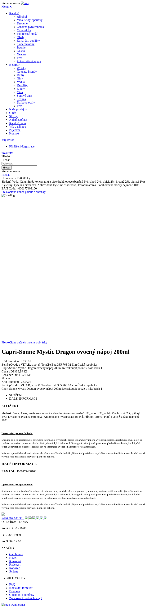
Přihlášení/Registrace (21, 146)
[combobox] (19, 164)
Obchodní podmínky (21, 594)
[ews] (25, 3)
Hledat (6, 174)
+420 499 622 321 (13, 518)
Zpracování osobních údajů (25, 598)
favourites (7, 153)
